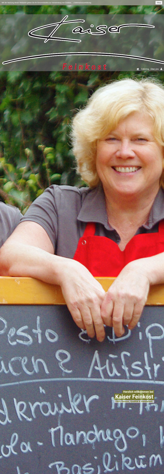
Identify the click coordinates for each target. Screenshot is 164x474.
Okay (159, 3)
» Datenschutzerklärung (82, 3)
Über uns (155, 69)
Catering (145, 69)
